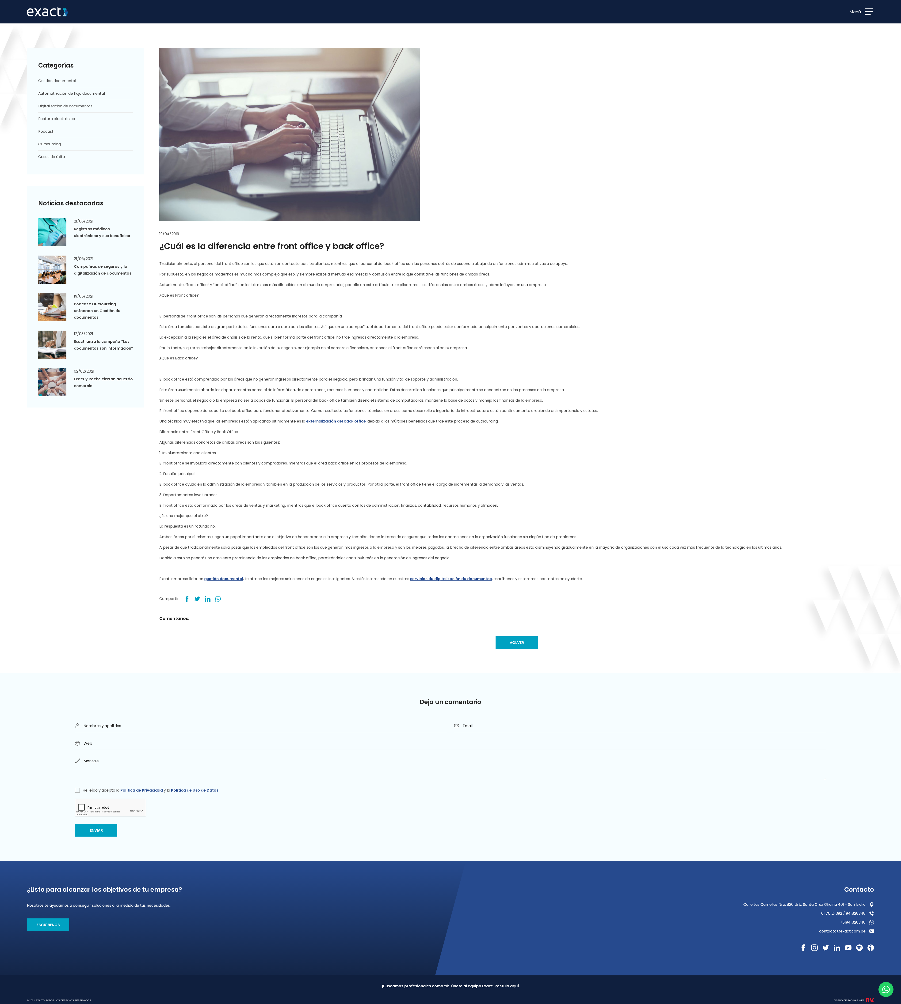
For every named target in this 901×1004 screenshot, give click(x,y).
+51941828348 (853, 922)
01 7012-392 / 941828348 (843, 913)
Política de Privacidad (141, 790)
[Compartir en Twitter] (197, 599)
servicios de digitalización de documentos (451, 578)
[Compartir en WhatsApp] (218, 599)
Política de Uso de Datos (194, 790)
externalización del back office (336, 421)
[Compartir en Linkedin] (207, 599)
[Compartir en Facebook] (187, 599)
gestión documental (223, 578)
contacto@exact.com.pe (842, 931)
